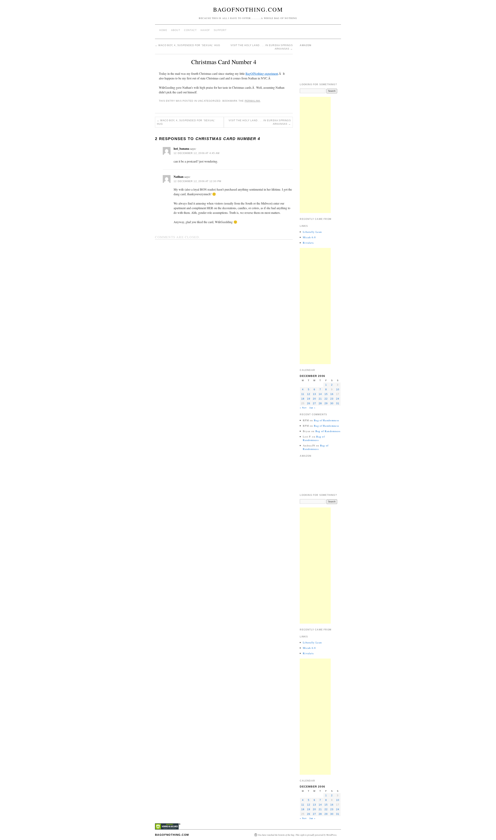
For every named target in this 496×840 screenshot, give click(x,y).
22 (326, 398)
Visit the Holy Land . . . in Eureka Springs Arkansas (260, 122)
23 (331, 398)
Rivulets (308, 242)
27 (314, 403)
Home (163, 30)
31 (337, 403)
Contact (190, 30)
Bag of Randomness (326, 420)
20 (314, 398)
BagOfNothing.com (248, 9)
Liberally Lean (312, 232)
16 (331, 394)
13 (314, 394)
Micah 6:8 (309, 237)
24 (337, 398)
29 (326, 403)
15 (326, 394)
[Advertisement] (315, 155)
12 (308, 394)
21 (320, 398)
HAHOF (205, 30)
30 (331, 403)
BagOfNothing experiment (261, 73)
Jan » (312, 407)
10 (337, 389)
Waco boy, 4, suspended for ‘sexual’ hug (187, 45)
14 (320, 394)
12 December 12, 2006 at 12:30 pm (197, 181)
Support (220, 30)
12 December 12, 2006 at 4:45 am (197, 153)
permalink (252, 101)
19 (308, 398)
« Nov (303, 407)
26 (308, 403)
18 (302, 398)
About (175, 30)
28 (320, 403)
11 (302, 394)
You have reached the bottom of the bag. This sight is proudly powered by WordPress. (297, 834)
